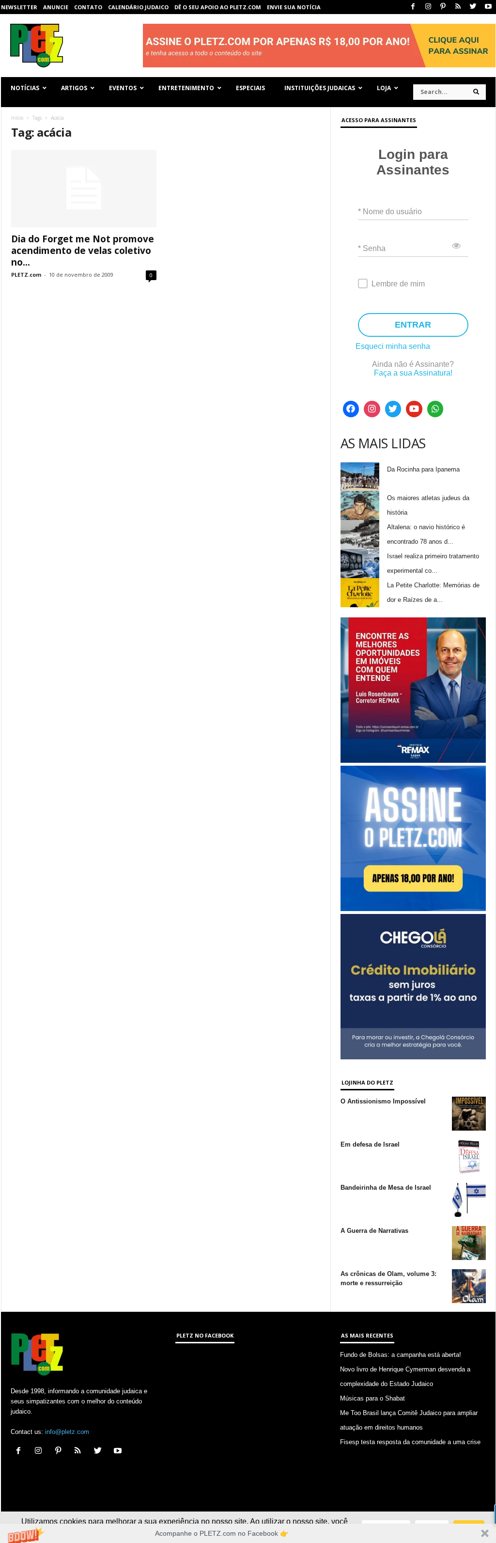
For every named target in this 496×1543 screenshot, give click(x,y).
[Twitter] (473, 7)
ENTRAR (413, 325)
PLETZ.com (26, 274)
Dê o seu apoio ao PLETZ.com (217, 7)
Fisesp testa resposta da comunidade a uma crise (410, 1442)
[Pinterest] (443, 7)
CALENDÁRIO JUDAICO (138, 7)
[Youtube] (488, 7)
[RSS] (458, 7)
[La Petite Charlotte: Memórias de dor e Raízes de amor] (360, 592)
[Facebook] (413, 7)
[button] (248, 1533)
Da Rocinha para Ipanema (423, 469)
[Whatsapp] (435, 409)
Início (17, 117)
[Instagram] (428, 7)
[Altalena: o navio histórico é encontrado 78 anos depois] (360, 534)
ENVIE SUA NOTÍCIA (294, 7)
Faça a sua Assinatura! (413, 373)
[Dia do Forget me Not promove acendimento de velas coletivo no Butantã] (83, 188)
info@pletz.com (67, 1431)
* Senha (372, 248)
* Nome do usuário (390, 211)
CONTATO (88, 7)
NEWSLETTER (19, 7)
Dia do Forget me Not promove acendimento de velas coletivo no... (82, 250)
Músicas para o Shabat (372, 1398)
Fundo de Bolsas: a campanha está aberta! (400, 1354)
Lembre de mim (398, 284)
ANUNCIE (55, 7)
